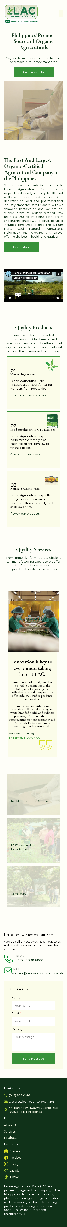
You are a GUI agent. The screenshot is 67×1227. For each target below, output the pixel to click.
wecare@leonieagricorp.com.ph (31, 1101)
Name (16, 997)
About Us (10, 1125)
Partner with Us (34, 72)
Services (10, 1131)
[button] (33, 1058)
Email (16, 1013)
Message (18, 1029)
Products (10, 1137)
